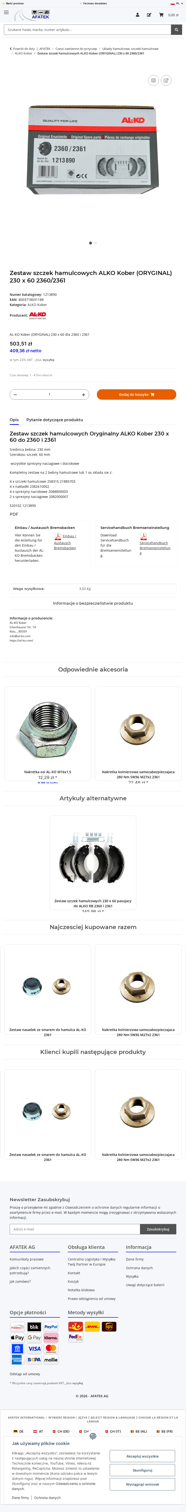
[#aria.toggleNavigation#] (6, 10)
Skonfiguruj (142, 1470)
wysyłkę (48, 360)
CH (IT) (115, 1431)
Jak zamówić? (20, 1281)
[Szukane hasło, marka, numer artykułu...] (176, 29)
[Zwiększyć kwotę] (83, 394)
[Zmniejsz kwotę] (15, 394)
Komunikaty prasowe (27, 1259)
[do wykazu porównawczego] (153, 80)
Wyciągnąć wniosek (142, 1484)
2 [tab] (95, 243)
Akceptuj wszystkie (142, 1456)
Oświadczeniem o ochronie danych (93, 1207)
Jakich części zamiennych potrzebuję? (30, 1270)
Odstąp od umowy (25, 1374)
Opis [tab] (14, 420)
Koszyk (73, 1281)
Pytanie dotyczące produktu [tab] (54, 420)
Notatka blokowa (81, 1290)
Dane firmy (20, 1498)
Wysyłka (132, 1276)
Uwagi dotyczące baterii (145, 1285)
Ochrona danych (47, 1498)
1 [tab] (90, 243)
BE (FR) (167, 1431)
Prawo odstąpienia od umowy (92, 1298)
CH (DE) (63, 1431)
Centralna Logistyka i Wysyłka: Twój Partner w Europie (92, 1262)
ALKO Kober (37, 304)
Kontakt (74, 1273)
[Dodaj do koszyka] (13, 68)
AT (41, 1431)
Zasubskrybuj (158, 1229)
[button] (137, 15)
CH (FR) (90, 1431)
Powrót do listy (24, 48)
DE (21, 1431)
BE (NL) (141, 1431)
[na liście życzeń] (166, 80)
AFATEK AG (99, 1396)
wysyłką (77, 1383)
